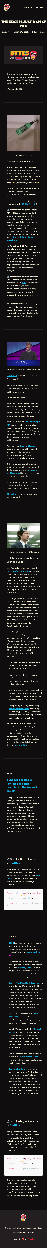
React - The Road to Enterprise (24, 983)
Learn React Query (19, 1232)
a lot (24, 282)
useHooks (31, 1232)
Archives (8, 1228)
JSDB (11, 943)
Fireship (31, 1239)
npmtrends (27, 1228)
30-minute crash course (30, 1056)
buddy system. (29, 204)
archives (39, 7)
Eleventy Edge (24, 967)
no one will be (33, 952)
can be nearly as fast (19, 708)
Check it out (12, 494)
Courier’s (12, 375)
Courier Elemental (29, 446)
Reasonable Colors (18, 1069)
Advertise (17, 1228)
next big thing (20, 745)
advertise (28, 7)
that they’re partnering (18, 571)
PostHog (15, 862)
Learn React (37, 1228)
